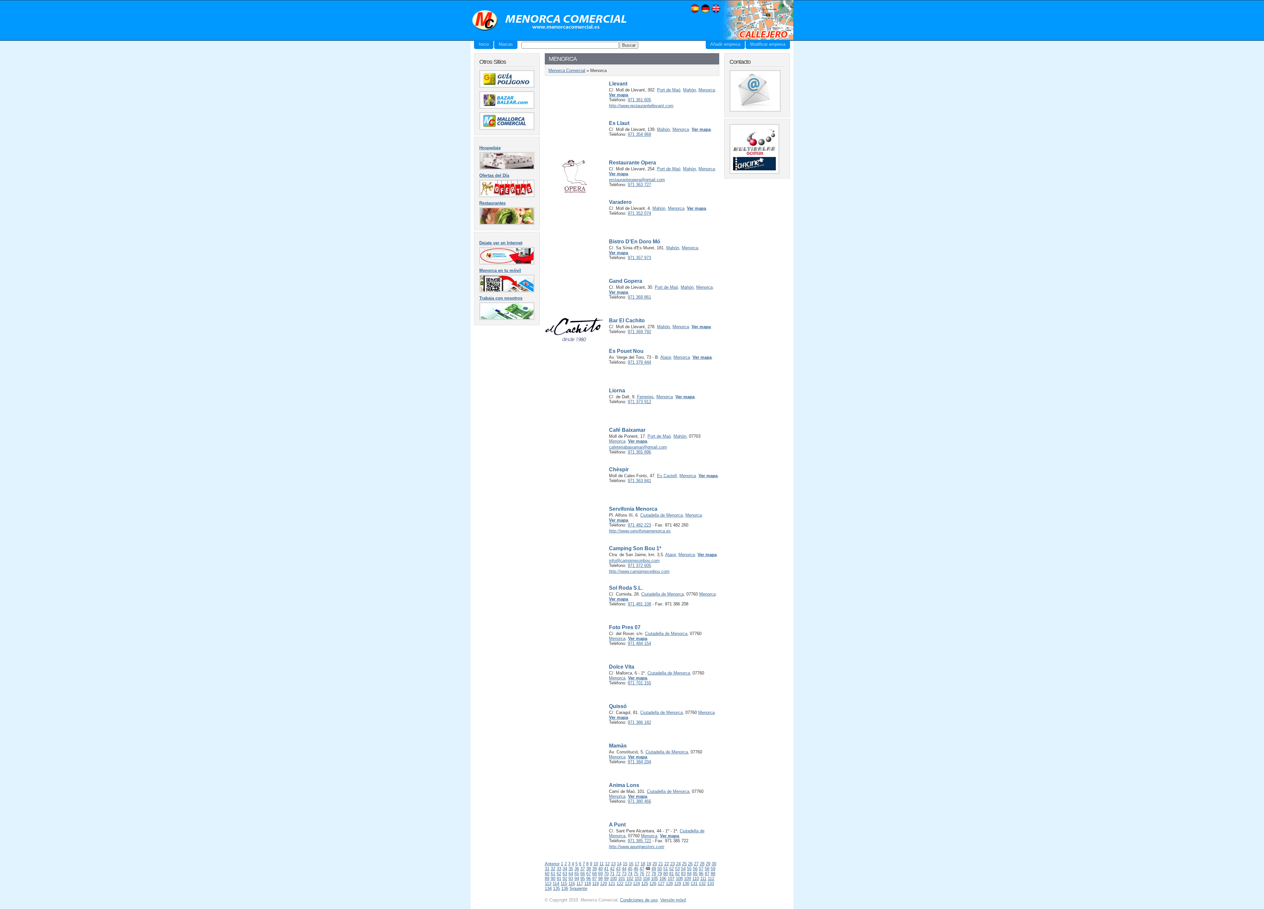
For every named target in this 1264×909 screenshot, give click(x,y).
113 (548, 883)
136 (564, 888)
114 (556, 883)
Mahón (689, 89)
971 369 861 (639, 297)
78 (653, 873)
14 (619, 863)
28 (702, 863)
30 (714, 863)
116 (571, 883)
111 (703, 878)
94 (576, 878)
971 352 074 (639, 213)
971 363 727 (639, 184)
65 (576, 873)
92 (565, 878)
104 (646, 878)
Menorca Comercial (550, 20)
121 (611, 883)
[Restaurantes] (507, 223)
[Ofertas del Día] (507, 195)
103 (638, 878)
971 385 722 (639, 840)
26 (690, 863)
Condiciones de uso (639, 899)
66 (582, 873)
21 (660, 863)
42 (612, 868)
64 (570, 873)
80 (665, 873)
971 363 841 (639, 480)
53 (677, 868)
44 (624, 868)
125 (644, 883)
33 (559, 868)
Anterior (552, 863)
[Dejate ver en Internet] (507, 263)
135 (556, 888)
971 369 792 (639, 331)
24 (678, 863)
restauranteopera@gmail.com (637, 179)
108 (679, 878)
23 (672, 863)
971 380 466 (639, 801)
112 (711, 878)
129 (677, 883)
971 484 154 (639, 643)
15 (625, 863)
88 (713, 873)
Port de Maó (668, 89)
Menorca (706, 89)
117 (579, 883)
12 (607, 863)
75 (636, 873)
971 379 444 (639, 362)
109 (687, 878)
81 (671, 873)
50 (659, 868)
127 (661, 883)
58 (707, 868)
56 (695, 868)
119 (595, 883)
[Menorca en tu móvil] (507, 290)
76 (642, 873)
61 (553, 873)
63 (565, 873)
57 (701, 868)
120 (603, 883)
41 (606, 868)
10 (595, 863)
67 (588, 873)
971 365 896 (639, 452)
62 (559, 873)
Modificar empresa (767, 44)
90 (553, 878)
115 (564, 883)
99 (606, 878)
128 (669, 883)
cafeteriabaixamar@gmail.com (638, 447)
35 (570, 868)
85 (695, 873)
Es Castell (667, 475)
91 (559, 878)
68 (594, 873)
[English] (716, 12)
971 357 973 (639, 257)
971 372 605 (639, 565)
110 (695, 878)
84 (689, 873)
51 (665, 868)
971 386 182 (639, 722)
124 (636, 883)
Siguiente (578, 888)
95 (582, 878)
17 (637, 863)
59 (713, 868)
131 (694, 883)
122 (620, 883)
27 (696, 863)
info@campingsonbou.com (634, 560)
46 (636, 868)
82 (677, 873)
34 (565, 868)
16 (631, 863)
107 (671, 878)
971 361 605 (639, 99)
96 (588, 878)
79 (659, 873)
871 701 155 (639, 682)
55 (689, 868)
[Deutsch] (705, 12)
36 (576, 868)
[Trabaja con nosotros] (507, 318)
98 (600, 878)
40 (600, 868)
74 (630, 873)
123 (628, 883)
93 (570, 878)
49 (653, 868)
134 (548, 888)
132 (702, 883)
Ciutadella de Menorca (661, 515)
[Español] (695, 12)
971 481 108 (639, 604)
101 (621, 878)
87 (707, 873)
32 (553, 868)
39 (594, 868)
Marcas (506, 44)
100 (613, 878)
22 (666, 863)
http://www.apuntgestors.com (636, 846)
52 (671, 868)
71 (612, 873)
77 (647, 873)
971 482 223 (639, 525)
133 (710, 883)
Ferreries (645, 396)
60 (547, 873)
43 (618, 868)
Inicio (484, 44)
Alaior (665, 357)
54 (683, 868)
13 (613, 863)
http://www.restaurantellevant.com (641, 105)
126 (652, 883)
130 (685, 883)
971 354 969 (639, 134)
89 (547, 878)
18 (643, 863)
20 (654, 863)
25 (684, 863)
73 (624, 873)
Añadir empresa (725, 44)
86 (701, 873)
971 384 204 (639, 761)
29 (708, 863)
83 (683, 873)
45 (630, 868)
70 (606, 873)
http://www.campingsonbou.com (639, 571)
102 (629, 878)
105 (654, 878)
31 (547, 868)
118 (587, 883)
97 (594, 878)
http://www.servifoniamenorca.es (640, 530)
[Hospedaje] (507, 168)
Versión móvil (673, 899)
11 (601, 863)
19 (648, 863)
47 (642, 868)
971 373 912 (639, 401)
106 (662, 878)
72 (618, 873)
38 (588, 868)
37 (582, 868)
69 (600, 873)
